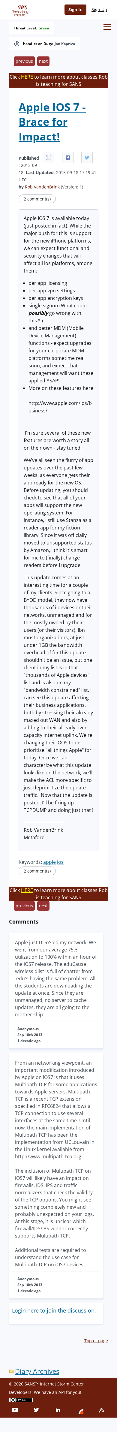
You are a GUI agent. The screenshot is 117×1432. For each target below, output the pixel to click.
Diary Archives (37, 1371)
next (43, 61)
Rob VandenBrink (42, 187)
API (61, 1392)
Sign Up (99, 9)
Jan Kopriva (65, 43)
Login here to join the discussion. (54, 1310)
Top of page (96, 1340)
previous (24, 61)
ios (60, 862)
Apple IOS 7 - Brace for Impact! (52, 122)
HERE (27, 77)
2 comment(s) (37, 199)
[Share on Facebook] (68, 157)
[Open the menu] (107, 27)
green (43, 28)
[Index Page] (19, 9)
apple (49, 862)
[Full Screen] (48, 157)
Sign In (75, 9)
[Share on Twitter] (87, 157)
